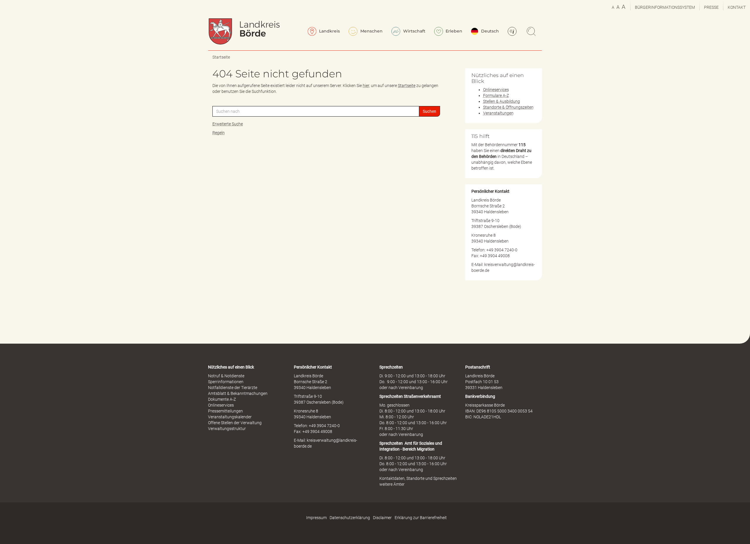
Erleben (453, 31)
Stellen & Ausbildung (501, 101)
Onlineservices (496, 89)
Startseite (221, 57)
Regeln (218, 132)
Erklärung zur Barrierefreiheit (421, 517)
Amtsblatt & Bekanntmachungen (237, 393)
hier (366, 85)
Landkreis (329, 31)
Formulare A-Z (496, 95)
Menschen (371, 31)
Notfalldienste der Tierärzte (232, 387)
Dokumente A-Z (222, 399)
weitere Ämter (392, 484)
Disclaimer (382, 517)
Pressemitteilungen (225, 411)
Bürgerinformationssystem (665, 7)
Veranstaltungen (498, 113)
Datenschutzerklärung (350, 517)
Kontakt (737, 7)
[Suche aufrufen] (532, 31)
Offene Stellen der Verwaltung (235, 422)
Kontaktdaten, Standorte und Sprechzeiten (418, 478)
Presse (711, 7)
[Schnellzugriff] (513, 31)
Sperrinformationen (225, 381)
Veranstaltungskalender (230, 417)
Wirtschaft (413, 31)
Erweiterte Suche (227, 124)
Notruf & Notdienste (226, 376)
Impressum (316, 517)
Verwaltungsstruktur (227, 428)
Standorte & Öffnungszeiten (508, 107)
